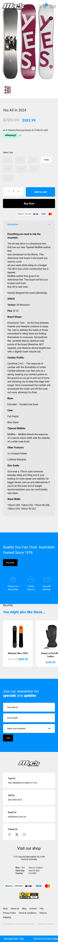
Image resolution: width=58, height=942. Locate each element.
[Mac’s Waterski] (13, 6)
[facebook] (9, 834)
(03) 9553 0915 (15, 800)
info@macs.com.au (17, 816)
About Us (15, 908)
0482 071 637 (31, 783)
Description (12, 224)
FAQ (42, 908)
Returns (43, 913)
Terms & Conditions (28, 913)
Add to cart (40, 192)
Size (11, 152)
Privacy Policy (9, 913)
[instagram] (24, 834)
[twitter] (16, 834)
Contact (33, 908)
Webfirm (50, 924)
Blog (24, 908)
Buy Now (29, 203)
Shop (5, 908)
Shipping (7, 917)
